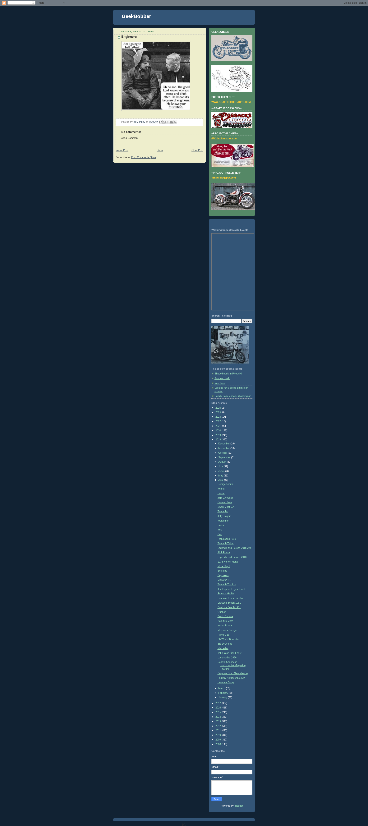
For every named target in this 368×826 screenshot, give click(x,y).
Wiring (221, 488)
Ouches (222, 612)
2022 (218, 421)
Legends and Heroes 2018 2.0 (234, 548)
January (223, 697)
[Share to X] (168, 122)
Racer (221, 525)
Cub (220, 534)
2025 (218, 412)
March (222, 688)
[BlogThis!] (164, 122)
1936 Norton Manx (228, 561)
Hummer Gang (226, 682)
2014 (218, 717)
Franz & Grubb (226, 593)
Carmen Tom (225, 502)
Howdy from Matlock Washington (232, 396)
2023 (218, 416)
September (224, 457)
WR (220, 529)
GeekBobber (136, 16)
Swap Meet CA (226, 507)
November (224, 448)
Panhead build (222, 378)
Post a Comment (129, 138)
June (221, 471)
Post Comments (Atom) (144, 157)
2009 (218, 739)
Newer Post (122, 150)
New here (219, 383)
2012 (218, 726)
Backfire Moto (225, 621)
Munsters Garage (227, 630)
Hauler (221, 493)
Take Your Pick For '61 (230, 653)
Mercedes (223, 648)
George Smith (225, 484)
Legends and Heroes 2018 (232, 557)
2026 (218, 407)
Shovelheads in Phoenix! (228, 373)
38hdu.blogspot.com (223, 177)
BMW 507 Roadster (228, 639)
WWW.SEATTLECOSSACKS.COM (231, 102)
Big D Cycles (225, 644)
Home (160, 150)
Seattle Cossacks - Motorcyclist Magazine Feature (232, 665)
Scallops (222, 570)
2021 (218, 426)
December (224, 443)
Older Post (197, 150)
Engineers (223, 575)
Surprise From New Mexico (233, 673)
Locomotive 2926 (227, 657)
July (221, 466)
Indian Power (225, 625)
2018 (218, 439)
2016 (218, 707)
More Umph (224, 566)
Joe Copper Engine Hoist (231, 589)
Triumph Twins (226, 543)
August (222, 462)
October (223, 453)
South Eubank (225, 616)
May (221, 475)
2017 (218, 703)
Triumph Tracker (227, 584)
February (223, 693)
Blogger (238, 806)
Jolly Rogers (224, 516)
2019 (218, 435)
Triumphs (223, 511)
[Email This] (161, 122)
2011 (218, 730)
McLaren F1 (224, 580)
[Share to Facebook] (171, 122)
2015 (218, 712)
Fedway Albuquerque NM (231, 678)
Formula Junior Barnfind (231, 598)
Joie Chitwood (225, 498)
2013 (218, 721)
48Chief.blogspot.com (224, 138)
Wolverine (223, 520)
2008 (218, 744)
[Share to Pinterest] (175, 122)
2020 (218, 430)
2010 (218, 735)
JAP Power (224, 552)
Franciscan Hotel (227, 539)
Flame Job (223, 634)
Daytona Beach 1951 (229, 602)
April (221, 480)
